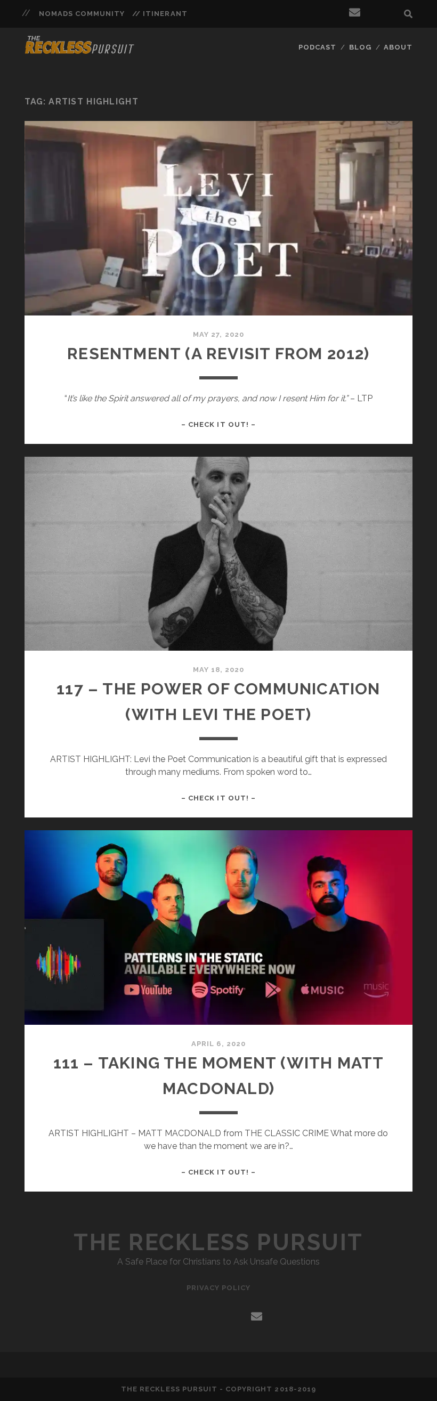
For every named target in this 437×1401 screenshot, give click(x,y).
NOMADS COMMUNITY (82, 14)
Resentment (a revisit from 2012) (218, 353)
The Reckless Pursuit (218, 1242)
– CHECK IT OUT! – (218, 424)
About (398, 47)
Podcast (317, 47)
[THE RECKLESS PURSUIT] (80, 51)
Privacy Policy (219, 1288)
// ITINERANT (160, 14)
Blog (360, 47)
